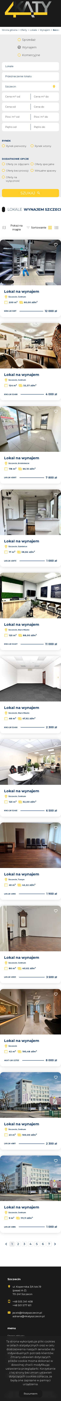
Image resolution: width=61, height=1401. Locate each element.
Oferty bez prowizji (17, 170)
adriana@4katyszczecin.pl (29, 1316)
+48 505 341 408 (23, 1301)
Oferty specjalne (44, 164)
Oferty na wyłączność (13, 179)
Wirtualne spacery (45, 170)
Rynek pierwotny (16, 146)
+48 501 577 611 (22, 1305)
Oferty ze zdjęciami (17, 164)
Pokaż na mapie (16, 227)
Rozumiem (30, 1393)
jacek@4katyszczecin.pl (27, 1312)
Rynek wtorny (43, 146)
